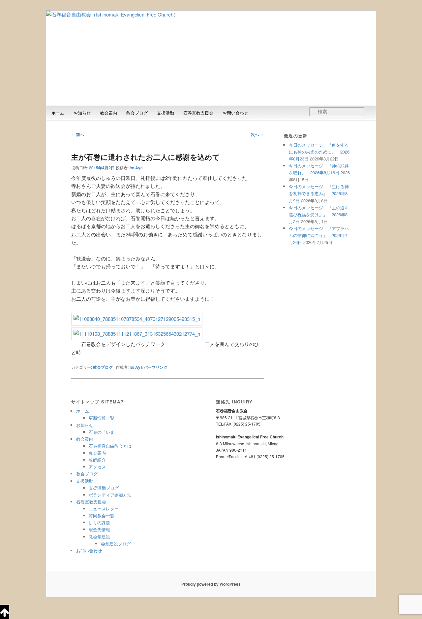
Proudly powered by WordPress (211, 584)
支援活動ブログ (104, 488)
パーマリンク (155, 367)
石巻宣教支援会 (198, 113)
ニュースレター (104, 508)
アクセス (97, 467)
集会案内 (97, 453)
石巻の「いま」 (104, 432)
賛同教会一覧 (101, 515)
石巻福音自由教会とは (110, 446)
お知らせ (82, 113)
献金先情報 (99, 529)
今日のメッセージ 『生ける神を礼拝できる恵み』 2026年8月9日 (319, 193)
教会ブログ (137, 113)
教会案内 (108, 113)
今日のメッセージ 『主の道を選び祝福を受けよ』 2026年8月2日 (319, 214)
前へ (77, 134)
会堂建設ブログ (116, 543)
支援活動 (165, 113)
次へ (257, 134)
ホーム (57, 113)
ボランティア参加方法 (110, 495)
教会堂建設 (99, 536)
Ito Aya (136, 168)
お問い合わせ (235, 113)
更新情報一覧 (101, 418)
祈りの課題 (99, 522)
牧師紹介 (97, 460)
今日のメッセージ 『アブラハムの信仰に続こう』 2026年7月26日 (319, 235)
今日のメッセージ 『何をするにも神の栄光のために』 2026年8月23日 (319, 152)
